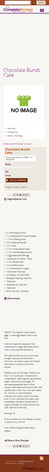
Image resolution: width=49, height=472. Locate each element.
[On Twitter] (24, 194)
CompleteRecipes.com (26, 461)
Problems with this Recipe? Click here (17, 144)
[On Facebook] (17, 194)
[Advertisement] (24, 41)
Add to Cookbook (18, 180)
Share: (9, 195)
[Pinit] (20, 194)
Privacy (21, 463)
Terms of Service (11, 463)
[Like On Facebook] (14, 194)
